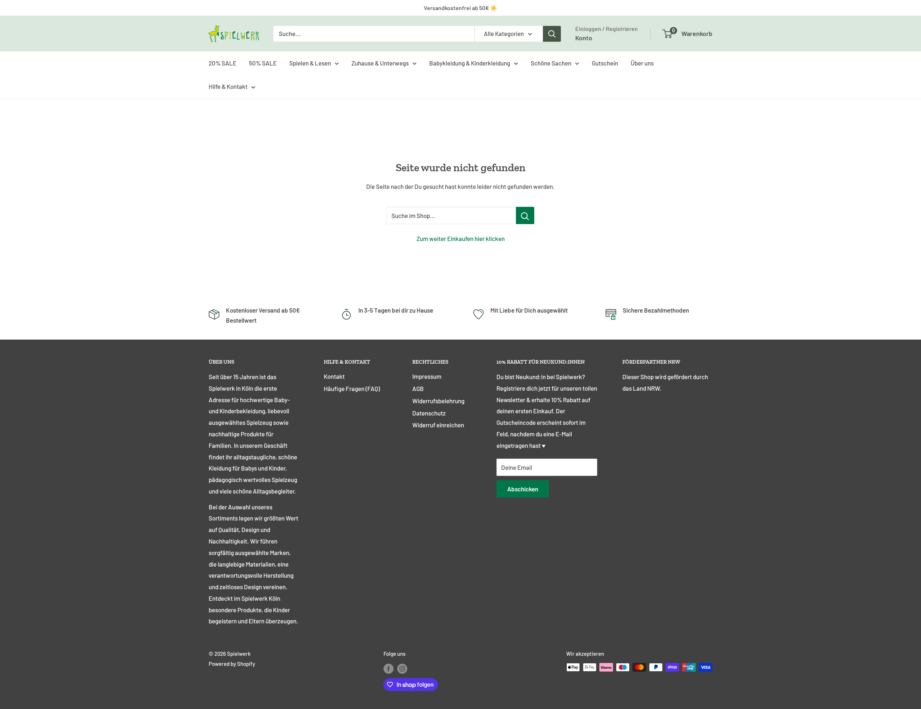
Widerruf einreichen (438, 424)
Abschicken (522, 488)
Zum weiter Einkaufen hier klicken (461, 238)
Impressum (426, 376)
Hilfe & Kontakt (228, 86)
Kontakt (334, 376)
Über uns (642, 62)
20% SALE (222, 62)
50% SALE (263, 62)
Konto (583, 38)
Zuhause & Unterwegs (380, 62)
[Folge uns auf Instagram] (402, 668)
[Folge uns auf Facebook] (389, 668)
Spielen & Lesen (310, 62)
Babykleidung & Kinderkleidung (469, 62)
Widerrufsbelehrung (438, 400)
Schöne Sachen (551, 62)
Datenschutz (429, 413)
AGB (418, 388)
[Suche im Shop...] (525, 215)
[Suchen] (552, 34)
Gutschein (605, 62)
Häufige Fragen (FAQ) (352, 388)
